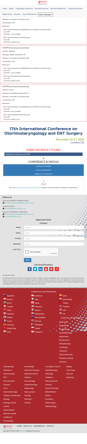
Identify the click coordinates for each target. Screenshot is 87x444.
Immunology (29, 366)
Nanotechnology (30, 384)
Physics (48, 395)
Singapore (39, 332)
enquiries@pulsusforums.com (15, 208)
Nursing (27, 395)
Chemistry (63, 351)
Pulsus (22, 431)
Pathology (49, 374)
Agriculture (63, 322)
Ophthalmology (51, 370)
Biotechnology (65, 343)
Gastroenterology (10, 392)
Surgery (69, 366)
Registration (7, 14)
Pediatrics (49, 377)
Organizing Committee (24, 8)
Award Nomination (30, 14)
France (9, 321)
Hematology (8, 421)
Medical (27, 377)
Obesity (27, 402)
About (11, 8)
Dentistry (62, 362)
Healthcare (7, 417)
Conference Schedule (43, 166)
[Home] (42, 3)
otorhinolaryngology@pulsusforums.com (19, 203)
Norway (38, 321)
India (9, 332)
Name (18, 227)
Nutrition (28, 399)
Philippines (39, 324)
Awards (17, 14)
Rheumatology (51, 406)
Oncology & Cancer (52, 366)
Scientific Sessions (41, 8)
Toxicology (70, 370)
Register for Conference (43, 174)
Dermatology (8, 366)
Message (17, 244)
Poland (37, 328)
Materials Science (31, 374)
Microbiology (29, 381)
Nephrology (29, 388)
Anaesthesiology (65, 333)
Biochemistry (64, 340)
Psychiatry (49, 399)
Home (5, 8)
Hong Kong (11, 328)
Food (5, 388)
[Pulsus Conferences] (8, 427)
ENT (5, 377)
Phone (18, 238)
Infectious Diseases (31, 370)
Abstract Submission (58, 8)
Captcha (17, 249)
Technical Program (75, 8)
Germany (10, 324)
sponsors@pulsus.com (13, 216)
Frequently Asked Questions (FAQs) (28, 187)
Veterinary (70, 377)
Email (18, 233)
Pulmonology (50, 402)
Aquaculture (64, 336)
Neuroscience (29, 392)
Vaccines (69, 374)
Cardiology (63, 347)
